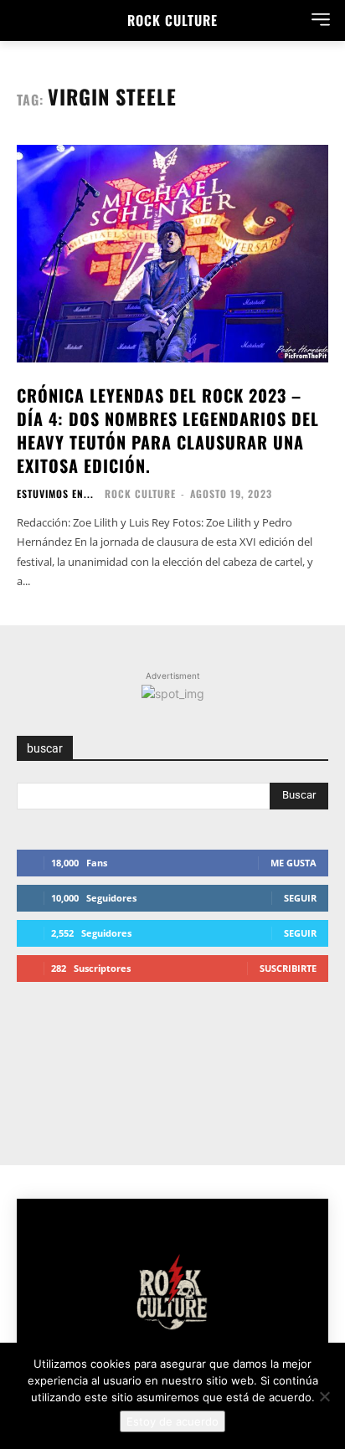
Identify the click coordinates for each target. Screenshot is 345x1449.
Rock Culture (140, 493)
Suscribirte (288, 968)
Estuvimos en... (55, 494)
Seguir (300, 897)
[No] (324, 1396)
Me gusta (293, 862)
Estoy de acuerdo (172, 1421)
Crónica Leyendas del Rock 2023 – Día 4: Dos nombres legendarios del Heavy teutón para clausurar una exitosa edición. (168, 430)
